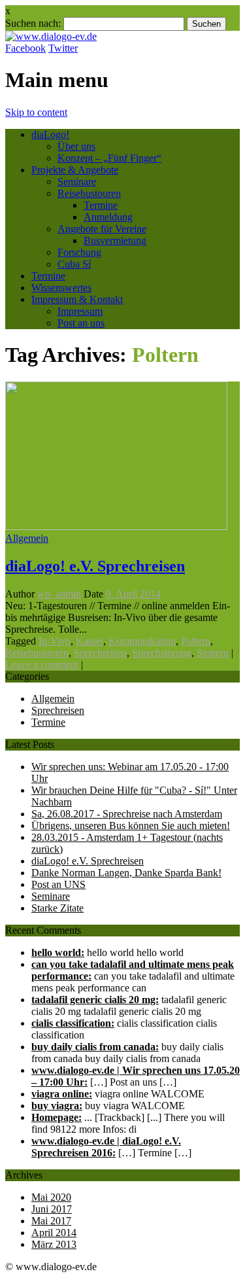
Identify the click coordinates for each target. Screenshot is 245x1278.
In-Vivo (55, 641)
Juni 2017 (51, 1209)
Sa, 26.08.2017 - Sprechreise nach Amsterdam (126, 813)
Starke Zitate (57, 908)
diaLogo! (50, 134)
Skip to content (36, 112)
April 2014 (53, 1232)
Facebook (25, 48)
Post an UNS (58, 884)
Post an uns (81, 322)
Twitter (63, 48)
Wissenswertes (61, 287)
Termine (101, 205)
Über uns (76, 146)
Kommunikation (142, 641)
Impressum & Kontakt (77, 299)
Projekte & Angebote (74, 169)
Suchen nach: (33, 23)
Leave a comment (41, 664)
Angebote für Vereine (101, 228)
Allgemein (26, 538)
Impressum (80, 311)
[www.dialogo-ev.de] (51, 36)
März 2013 (53, 1244)
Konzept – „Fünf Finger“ (109, 158)
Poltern (195, 641)
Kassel (89, 641)
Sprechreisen (100, 652)
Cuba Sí (74, 264)
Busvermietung (115, 240)
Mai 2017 (51, 1220)
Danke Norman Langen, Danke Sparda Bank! (126, 872)
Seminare (76, 181)
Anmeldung (108, 216)
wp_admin (59, 593)
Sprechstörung (161, 652)
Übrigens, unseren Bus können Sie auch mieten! (130, 825)
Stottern (213, 652)
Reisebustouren (89, 193)
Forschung (79, 252)
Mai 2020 (51, 1197)
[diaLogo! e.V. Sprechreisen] (116, 526)
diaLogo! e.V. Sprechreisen (95, 566)
